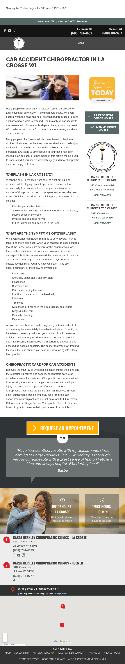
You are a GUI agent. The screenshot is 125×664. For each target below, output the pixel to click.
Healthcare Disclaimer (70, 653)
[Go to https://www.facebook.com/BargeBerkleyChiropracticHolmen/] (14, 581)
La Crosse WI (84, 29)
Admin (8, 653)
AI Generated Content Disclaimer (87, 659)
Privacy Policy (112, 653)
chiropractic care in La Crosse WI (55, 108)
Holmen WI (115, 29)
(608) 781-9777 (112, 32)
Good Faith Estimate (53, 659)
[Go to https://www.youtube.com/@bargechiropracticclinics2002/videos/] (9, 31)
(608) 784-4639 (81, 32)
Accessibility (22, 653)
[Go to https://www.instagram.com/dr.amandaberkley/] (23, 555)
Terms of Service (29, 659)
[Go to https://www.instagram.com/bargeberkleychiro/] (14, 31)
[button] (102, 116)
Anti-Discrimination (43, 653)
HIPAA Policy (93, 653)
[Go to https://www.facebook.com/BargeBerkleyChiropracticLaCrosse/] (4, 31)
